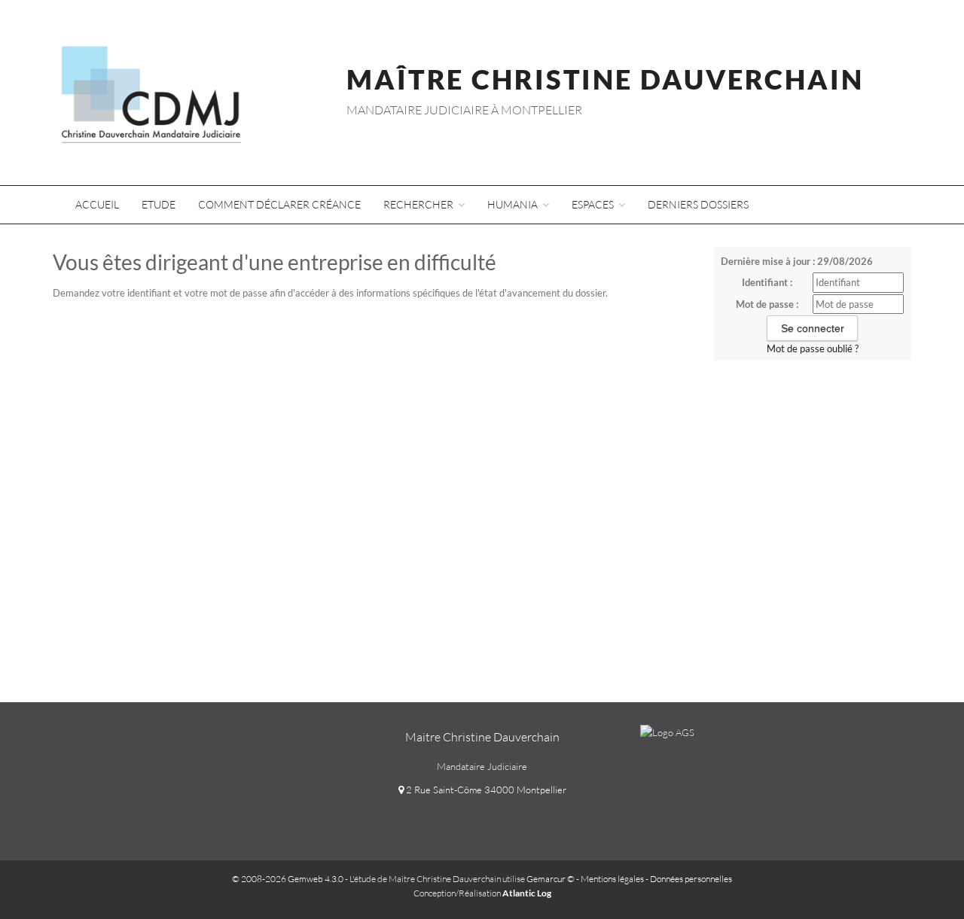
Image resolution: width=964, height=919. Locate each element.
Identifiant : (767, 282)
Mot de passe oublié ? (813, 348)
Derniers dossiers (698, 204)
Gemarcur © (550, 878)
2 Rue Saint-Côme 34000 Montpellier (485, 790)
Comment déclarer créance (279, 204)
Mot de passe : (767, 304)
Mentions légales (612, 878)
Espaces (594, 204)
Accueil (97, 204)
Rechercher (419, 204)
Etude (158, 204)
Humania (513, 204)
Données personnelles (691, 878)
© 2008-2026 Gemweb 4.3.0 (287, 878)
